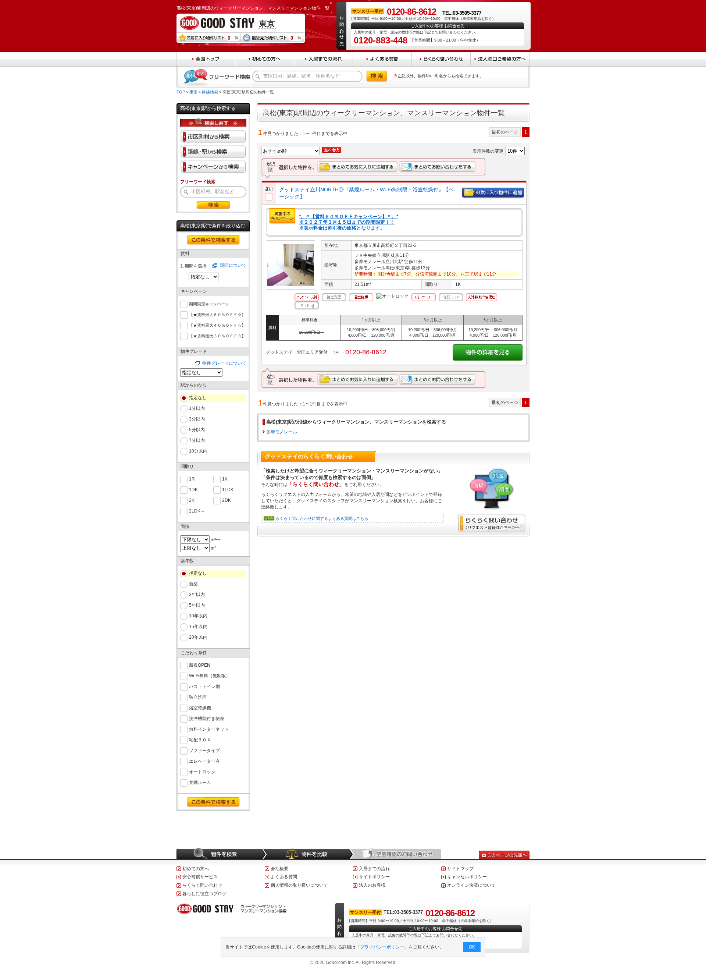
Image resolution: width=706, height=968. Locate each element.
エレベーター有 (204, 761)
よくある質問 (284, 876)
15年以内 (198, 626)
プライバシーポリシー (382, 947)
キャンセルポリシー (467, 876)
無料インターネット (209, 729)
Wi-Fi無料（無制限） (209, 675)
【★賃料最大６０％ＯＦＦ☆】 (217, 314)
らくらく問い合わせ (202, 885)
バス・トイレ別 (204, 686)
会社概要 (279, 868)
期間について (233, 265)
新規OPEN (199, 665)
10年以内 (198, 615)
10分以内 (198, 451)
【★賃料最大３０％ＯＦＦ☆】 (217, 336)
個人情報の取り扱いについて (299, 885)
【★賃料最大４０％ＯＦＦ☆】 (217, 325)
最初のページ (505, 132)
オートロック (202, 771)
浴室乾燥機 (200, 707)
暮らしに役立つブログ (204, 893)
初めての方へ (195, 868)
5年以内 (197, 605)
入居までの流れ (374, 868)
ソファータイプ (204, 750)
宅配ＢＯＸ (200, 739)
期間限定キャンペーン (209, 304)
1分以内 (197, 408)
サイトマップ (460, 868)
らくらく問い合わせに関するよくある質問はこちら (321, 518)
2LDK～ (197, 511)
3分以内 (197, 419)
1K (225, 479)
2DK (226, 500)
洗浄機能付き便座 (206, 718)
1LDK (227, 489)
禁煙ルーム (200, 782)
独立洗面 (198, 697)
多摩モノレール (281, 432)
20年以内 (198, 637)
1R (192, 479)
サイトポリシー (374, 876)
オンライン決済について (471, 885)
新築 (193, 583)
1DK (193, 489)
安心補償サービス (200, 876)
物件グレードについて (224, 363)
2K (192, 500)
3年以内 (197, 594)
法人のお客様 (372, 885)
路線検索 (210, 92)
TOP (180, 92)
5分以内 (197, 429)
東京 (193, 92)
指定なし (198, 397)
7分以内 (197, 440)
